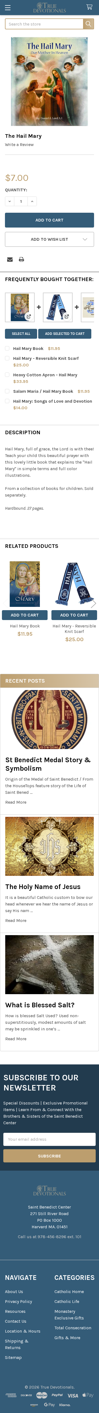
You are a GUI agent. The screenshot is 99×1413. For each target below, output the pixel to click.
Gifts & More (67, 1337)
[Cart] (90, 7)
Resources (15, 1311)
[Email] (10, 259)
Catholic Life (66, 1301)
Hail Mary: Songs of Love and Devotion (52, 401)
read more (15, 802)
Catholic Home (69, 1291)
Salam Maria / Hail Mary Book (43, 391)
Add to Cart (25, 615)
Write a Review (19, 144)
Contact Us (15, 1321)
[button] (49, 239)
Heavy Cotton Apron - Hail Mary (45, 374)
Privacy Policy (18, 1301)
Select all (21, 334)
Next (93, 603)
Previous (5, 603)
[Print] (21, 259)
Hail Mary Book (28, 348)
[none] (49, 81)
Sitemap (13, 1357)
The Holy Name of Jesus (43, 887)
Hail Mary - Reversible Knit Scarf (46, 358)
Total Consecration (72, 1327)
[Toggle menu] (7, 7)
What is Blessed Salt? (40, 1005)
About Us (14, 1291)
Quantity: (16, 189)
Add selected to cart (64, 334)
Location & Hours (22, 1331)
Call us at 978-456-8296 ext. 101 (49, 1236)
